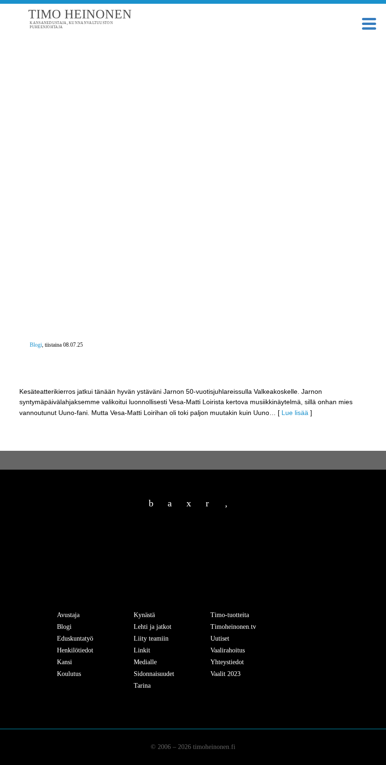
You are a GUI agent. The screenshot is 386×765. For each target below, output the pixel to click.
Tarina (142, 685)
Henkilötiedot (75, 650)
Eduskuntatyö (75, 638)
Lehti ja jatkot (152, 626)
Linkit (142, 650)
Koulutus (69, 673)
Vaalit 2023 (225, 673)
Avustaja (68, 615)
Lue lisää (294, 412)
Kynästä (144, 615)
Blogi (36, 345)
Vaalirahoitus (227, 650)
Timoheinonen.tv (233, 626)
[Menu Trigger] (369, 23)
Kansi (64, 662)
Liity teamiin (151, 638)
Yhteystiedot (227, 662)
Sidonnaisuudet (154, 673)
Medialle (145, 662)
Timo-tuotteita (229, 615)
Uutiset (219, 638)
